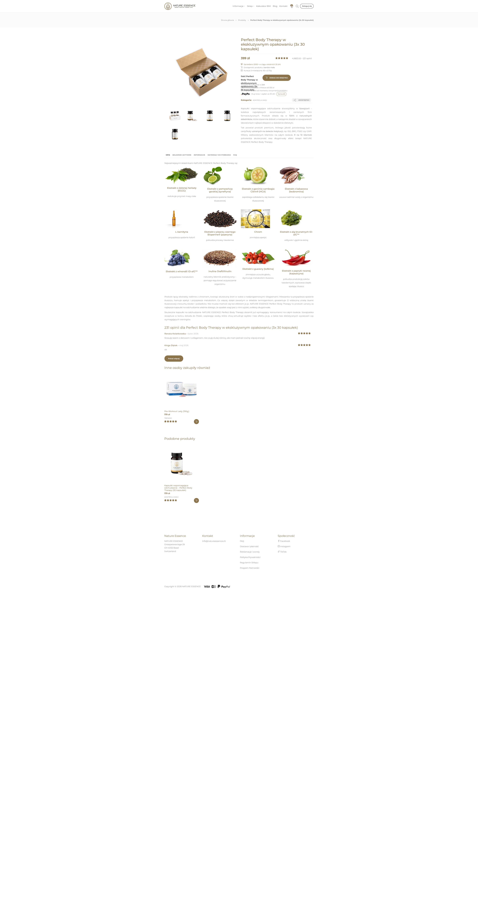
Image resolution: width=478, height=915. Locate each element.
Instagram (285, 546)
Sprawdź (281, 94)
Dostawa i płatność (249, 546)
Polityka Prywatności (250, 557)
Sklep (250, 6)
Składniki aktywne (181, 155)
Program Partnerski (249, 568)
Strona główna (227, 20)
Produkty (242, 20)
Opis (168, 155)
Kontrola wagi (260, 100)
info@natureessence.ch (214, 541)
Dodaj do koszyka (278, 78)
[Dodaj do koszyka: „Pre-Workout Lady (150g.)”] (196, 421)
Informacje (238, 6)
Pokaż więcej (173, 359)
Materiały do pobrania (219, 155)
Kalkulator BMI (263, 6)
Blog (275, 6)
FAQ (235, 155)
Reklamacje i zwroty (250, 552)
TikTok (283, 552)
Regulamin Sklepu (249, 562)
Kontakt (283, 6)
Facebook (285, 541)
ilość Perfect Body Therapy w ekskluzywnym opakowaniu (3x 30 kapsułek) (249, 83)
